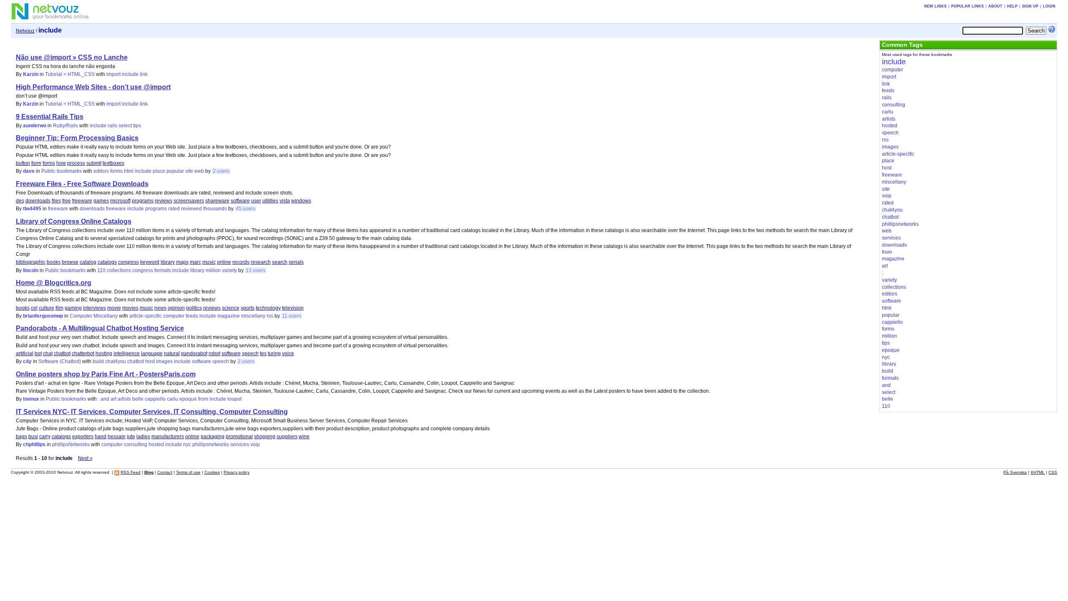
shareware (217, 201)
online (224, 262)
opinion (176, 308)
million (213, 270)
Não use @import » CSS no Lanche (72, 57)
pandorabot (194, 353)
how (61, 163)
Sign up (1030, 6)
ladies (143, 436)
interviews (94, 308)
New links (935, 6)
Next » (85, 458)
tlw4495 (32, 209)
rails (112, 126)
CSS (1052, 472)
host (150, 361)
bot (38, 353)
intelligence (126, 353)
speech (250, 353)
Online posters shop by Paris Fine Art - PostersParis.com (106, 374)
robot (214, 353)
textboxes (113, 163)
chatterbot (83, 353)
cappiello (155, 399)
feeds (192, 316)
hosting (104, 353)
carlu (172, 399)
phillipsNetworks (71, 444)
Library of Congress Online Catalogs (73, 221)
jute (131, 436)
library (168, 262)
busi (33, 436)
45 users (245, 209)
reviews (163, 201)
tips (137, 126)
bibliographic (30, 262)
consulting (135, 444)
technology (268, 308)
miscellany (253, 316)
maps (182, 262)
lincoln (30, 270)
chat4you (115, 361)
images (164, 361)
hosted (156, 444)
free (66, 201)
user (256, 201)
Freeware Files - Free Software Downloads (82, 183)
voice (288, 353)
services (239, 444)
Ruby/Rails (65, 126)
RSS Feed (131, 472)
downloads (37, 201)
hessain (117, 436)
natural (172, 353)
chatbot (62, 353)
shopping (264, 436)
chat (48, 353)
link (144, 74)
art (113, 399)
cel (34, 308)
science (230, 308)
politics (194, 308)
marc (195, 262)
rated (174, 209)
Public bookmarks (61, 171)
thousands (215, 209)
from (203, 399)
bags (21, 436)
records (240, 262)
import (113, 74)
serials (296, 262)
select (125, 126)
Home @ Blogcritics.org (53, 282)
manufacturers (167, 436)
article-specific (145, 316)
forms (49, 163)
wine (304, 436)
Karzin (30, 74)
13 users (255, 270)
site (189, 171)
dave (29, 171)
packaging (212, 436)
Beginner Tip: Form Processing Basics (77, 137)
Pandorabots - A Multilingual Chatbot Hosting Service (100, 328)
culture (46, 308)
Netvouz (25, 31)
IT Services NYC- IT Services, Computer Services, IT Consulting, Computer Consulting (152, 411)
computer (173, 316)
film (59, 308)
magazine (228, 316)
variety (229, 270)
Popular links (967, 6)
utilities (270, 201)
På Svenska (1015, 472)
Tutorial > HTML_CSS (70, 74)
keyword (149, 262)
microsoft (120, 201)
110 (101, 270)
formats (162, 270)
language (152, 353)
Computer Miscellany (94, 316)
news (160, 308)
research (261, 262)
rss (270, 316)
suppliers (287, 436)
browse (70, 262)
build (98, 361)
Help (1012, 6)
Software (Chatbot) (59, 361)
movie (114, 308)
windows (301, 201)
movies (130, 308)
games (101, 201)
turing (274, 353)
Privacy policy (236, 472)
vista (285, 201)
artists (124, 399)
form (36, 163)
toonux (31, 399)
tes (263, 353)
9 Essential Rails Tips (49, 116)
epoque (188, 399)
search (279, 262)
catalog (88, 262)
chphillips (34, 444)
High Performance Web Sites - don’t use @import (93, 87)
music (209, 262)
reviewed (191, 209)
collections (119, 270)
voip (255, 444)
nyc (187, 444)
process (76, 163)
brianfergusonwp (43, 316)
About (995, 6)
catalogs (107, 262)
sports (247, 308)
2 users (221, 171)
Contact (164, 472)
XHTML (1037, 472)
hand (100, 436)
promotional (239, 436)
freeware (82, 201)
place (159, 171)
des (20, 201)
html (129, 171)
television (293, 308)
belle (138, 399)
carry (44, 436)
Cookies (212, 472)
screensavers (189, 201)
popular (175, 171)
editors (101, 171)
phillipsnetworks (210, 444)
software (240, 201)
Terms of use (188, 472)
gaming (73, 308)
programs (143, 201)
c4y (27, 361)
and (105, 399)
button (23, 163)
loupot (234, 399)
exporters (82, 436)
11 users (291, 316)
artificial (24, 353)
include (130, 74)
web (199, 171)
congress (128, 262)
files (56, 201)
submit (93, 163)
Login (1049, 6)
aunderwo (34, 126)
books (53, 262)
